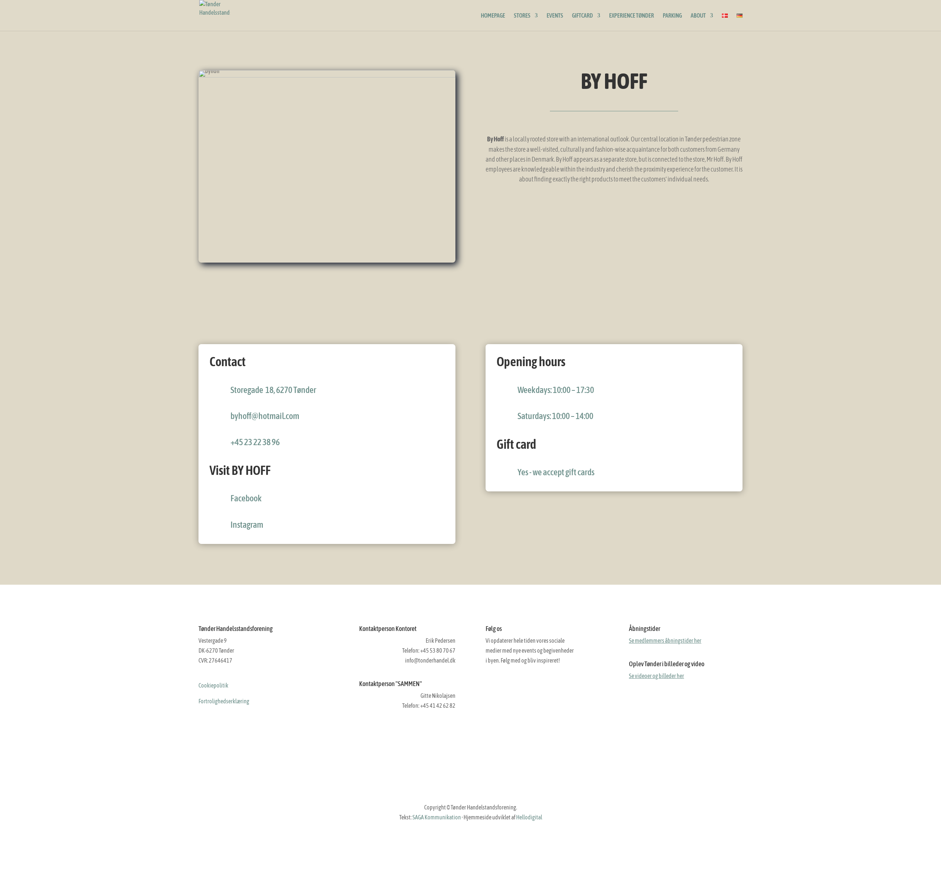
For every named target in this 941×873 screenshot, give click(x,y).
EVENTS (555, 16)
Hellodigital (529, 817)
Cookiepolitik (213, 685)
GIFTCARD (582, 16)
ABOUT (698, 16)
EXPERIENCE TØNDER (631, 16)
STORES (522, 16)
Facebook (246, 498)
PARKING (672, 16)
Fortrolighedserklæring (223, 701)
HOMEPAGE (493, 16)
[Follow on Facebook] (491, 686)
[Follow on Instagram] (507, 686)
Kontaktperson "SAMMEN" (390, 684)
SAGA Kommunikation (436, 817)
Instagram (246, 525)
